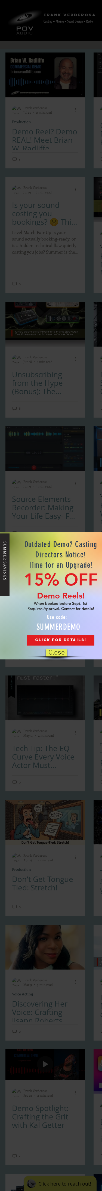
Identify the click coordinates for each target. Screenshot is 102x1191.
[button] (56, 652)
